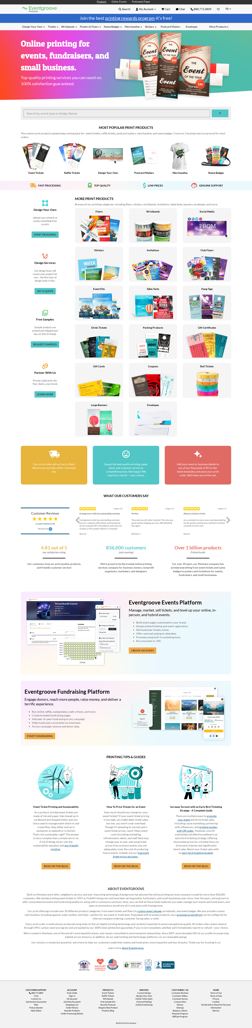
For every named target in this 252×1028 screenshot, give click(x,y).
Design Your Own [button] (32, 26)
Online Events (119, 1)
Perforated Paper (141, 1)
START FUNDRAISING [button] (40, 736)
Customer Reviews (180, 993)
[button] (124, 9)
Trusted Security (132, 965)
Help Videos (36, 1010)
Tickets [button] (52, 26)
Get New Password (72, 1002)
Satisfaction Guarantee (36, 1002)
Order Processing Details (72, 1013)
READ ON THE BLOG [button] (56, 866)
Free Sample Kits (108, 1002)
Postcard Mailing (144, 1002)
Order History (72, 1007)
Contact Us (36, 999)
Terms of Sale (216, 996)
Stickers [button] (150, 26)
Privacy (216, 999)
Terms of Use (216, 993)
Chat (36, 996)
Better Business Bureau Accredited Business (165, 965)
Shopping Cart (72, 1004)
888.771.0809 (202, 9)
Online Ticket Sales (144, 999)
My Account (72, 999)
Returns (216, 1010)
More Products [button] (218, 26)
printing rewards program (130, 18)
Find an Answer (36, 1007)
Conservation (180, 1002)
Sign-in (72, 996)
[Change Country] (228, 8)
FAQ (36, 1004)
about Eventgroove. (133, 947)
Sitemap (180, 1007)
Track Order (72, 993)
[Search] (220, 113)
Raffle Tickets (108, 996)
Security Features (108, 1004)
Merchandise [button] (132, 26)
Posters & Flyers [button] (89, 26)
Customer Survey (180, 999)
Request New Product (108, 1007)
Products (101, 1)
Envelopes (191, 26)
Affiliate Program (180, 1016)
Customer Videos (180, 996)
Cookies (216, 1002)
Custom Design (144, 993)
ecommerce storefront (189, 914)
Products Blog (108, 1010)
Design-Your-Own (144, 996)
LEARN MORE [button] (45, 394)
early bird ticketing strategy (197, 852)
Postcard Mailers (170, 26)
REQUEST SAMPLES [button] (45, 344)
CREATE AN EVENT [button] (142, 650)
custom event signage (149, 911)
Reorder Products (72, 1010)
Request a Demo (180, 1010)
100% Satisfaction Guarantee (149, 965)
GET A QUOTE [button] (45, 291)
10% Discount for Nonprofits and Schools (101, 965)
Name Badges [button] (112, 26)
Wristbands (108, 999)
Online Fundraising (144, 1004)
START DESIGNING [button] (45, 234)
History (180, 1004)
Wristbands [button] (68, 26)
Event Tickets (108, 993)
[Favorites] (218, 9)
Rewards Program (180, 1013)
